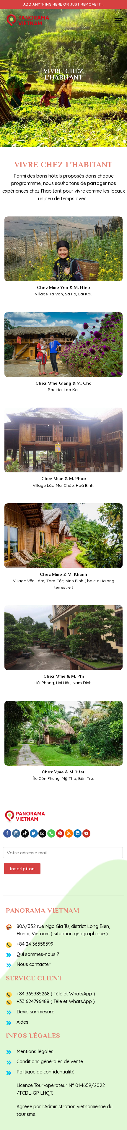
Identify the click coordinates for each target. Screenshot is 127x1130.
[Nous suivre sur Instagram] (16, 833)
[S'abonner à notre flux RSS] (69, 833)
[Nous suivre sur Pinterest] (60, 833)
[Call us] (51, 833)
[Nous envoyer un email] (42, 833)
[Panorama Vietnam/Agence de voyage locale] (34, 20)
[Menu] (118, 20)
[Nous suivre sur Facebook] (7, 833)
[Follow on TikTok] (25, 833)
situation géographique (79, 934)
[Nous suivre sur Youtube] (86, 833)
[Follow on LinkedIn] (78, 833)
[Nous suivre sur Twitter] (34, 833)
